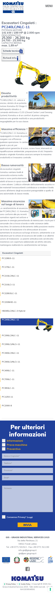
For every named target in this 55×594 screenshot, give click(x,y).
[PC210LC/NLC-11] (44, 274)
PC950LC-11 (8, 388)
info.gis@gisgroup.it (28, 550)
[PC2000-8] (44, 403)
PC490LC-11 (8, 371)
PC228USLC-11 (9, 293)
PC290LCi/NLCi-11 (11, 344)
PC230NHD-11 (9, 302)
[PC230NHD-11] (44, 300)
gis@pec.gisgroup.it (27, 553)
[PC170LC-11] (44, 265)
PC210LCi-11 (8, 285)
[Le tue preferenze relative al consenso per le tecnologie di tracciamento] (50, 589)
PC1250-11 (7, 397)
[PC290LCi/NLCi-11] (44, 342)
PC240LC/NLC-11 (10, 320)
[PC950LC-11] (44, 386)
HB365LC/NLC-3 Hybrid (13, 311)
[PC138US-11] (44, 256)
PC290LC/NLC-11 (10, 335)
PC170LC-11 (8, 267)
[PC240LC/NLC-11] (44, 325)
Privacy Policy (11, 584)
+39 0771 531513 (18, 547)
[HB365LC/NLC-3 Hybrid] (44, 309)
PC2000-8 (7, 406)
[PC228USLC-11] (44, 291)
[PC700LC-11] (44, 377)
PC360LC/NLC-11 (10, 353)
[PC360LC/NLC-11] (44, 351)
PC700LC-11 (8, 379)
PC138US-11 (8, 258)
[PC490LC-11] (44, 369)
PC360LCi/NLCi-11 (11, 362)
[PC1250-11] (44, 395)
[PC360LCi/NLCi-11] (44, 360)
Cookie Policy (25, 584)
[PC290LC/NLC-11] (44, 333)
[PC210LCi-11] (44, 282)
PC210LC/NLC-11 (10, 276)
